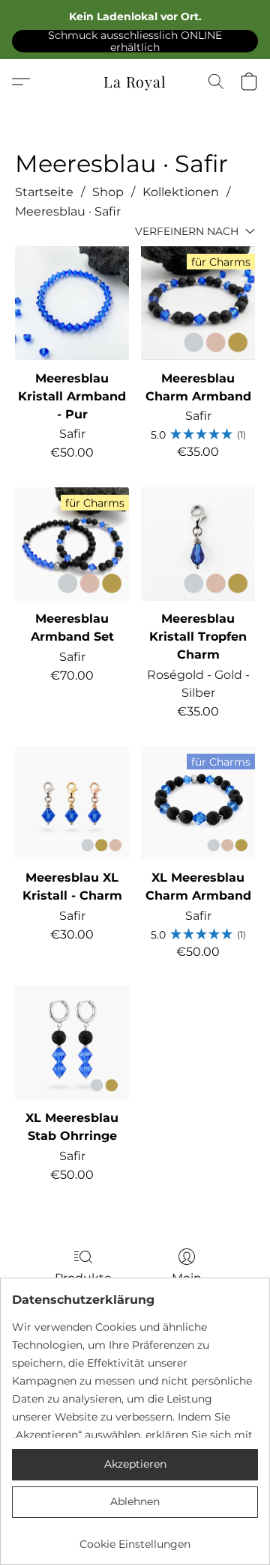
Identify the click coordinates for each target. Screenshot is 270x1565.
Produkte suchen (83, 1287)
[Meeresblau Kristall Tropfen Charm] (198, 544)
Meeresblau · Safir (68, 211)
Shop (108, 192)
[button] (135, 40)
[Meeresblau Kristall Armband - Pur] (72, 303)
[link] (135, 1538)
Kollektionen (180, 192)
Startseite (44, 192)
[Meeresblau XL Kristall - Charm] (72, 803)
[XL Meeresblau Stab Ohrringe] (72, 1042)
